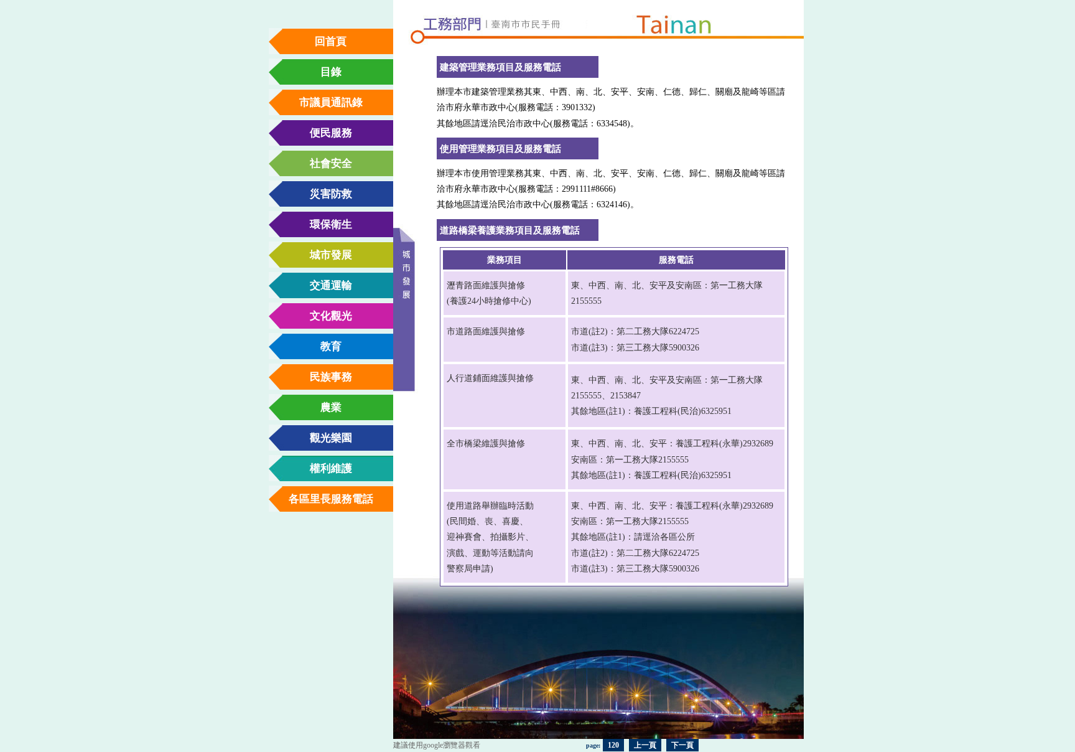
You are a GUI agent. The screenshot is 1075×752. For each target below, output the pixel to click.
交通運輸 (331, 285)
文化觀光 (331, 316)
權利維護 (331, 468)
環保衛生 (331, 224)
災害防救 (331, 194)
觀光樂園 (331, 438)
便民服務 (331, 133)
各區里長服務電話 (331, 499)
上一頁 (645, 745)
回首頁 (331, 41)
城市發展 (331, 255)
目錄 (331, 72)
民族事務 (331, 377)
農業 (331, 407)
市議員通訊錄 (331, 102)
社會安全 (331, 163)
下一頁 (682, 745)
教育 (331, 346)
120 (613, 745)
